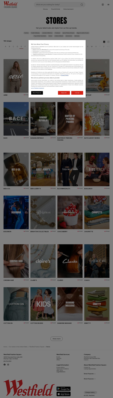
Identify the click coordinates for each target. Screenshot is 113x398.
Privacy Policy (65, 75)
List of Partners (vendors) (37, 88)
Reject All (64, 92)
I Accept (77, 92)
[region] (57, 69)
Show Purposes (37, 92)
